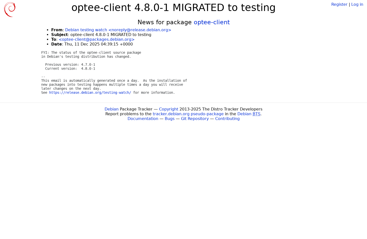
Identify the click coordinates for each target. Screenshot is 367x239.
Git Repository (195, 118)
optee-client (212, 22)
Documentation (143, 118)
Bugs (170, 118)
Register (339, 4)
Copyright (168, 109)
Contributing (227, 118)
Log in (357, 4)
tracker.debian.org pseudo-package (188, 114)
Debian (112, 109)
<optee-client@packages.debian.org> (97, 39)
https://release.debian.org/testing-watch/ (90, 92)
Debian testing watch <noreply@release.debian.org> (118, 30)
